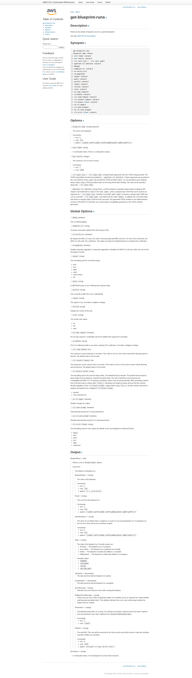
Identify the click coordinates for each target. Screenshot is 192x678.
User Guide (90, 2)
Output (47, 34)
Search (61, 47)
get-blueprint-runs (49, 23)
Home (81, 2)
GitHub (107, 2)
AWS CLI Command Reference (59, 2)
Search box (47, 44)
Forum (99, 2)
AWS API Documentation (87, 36)
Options (47, 30)
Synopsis (48, 27)
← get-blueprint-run (128, 7)
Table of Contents (53, 19)
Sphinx (146, 673)
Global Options (50, 32)
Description (49, 25)
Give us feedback (49, 65)
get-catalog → (143, 7)
